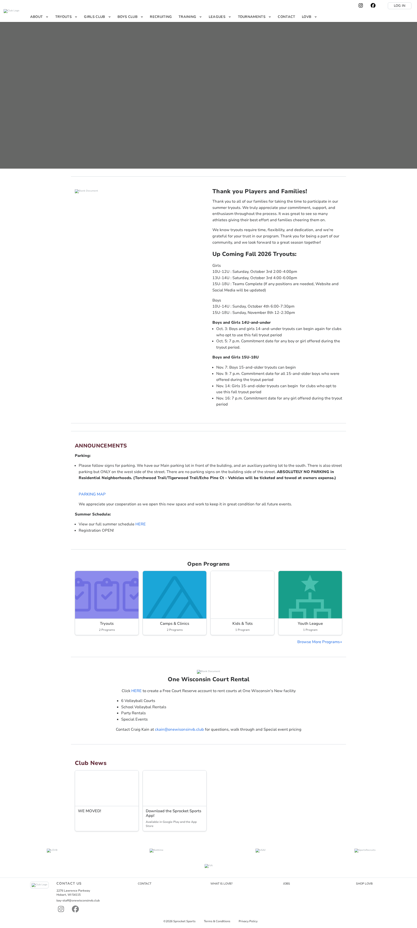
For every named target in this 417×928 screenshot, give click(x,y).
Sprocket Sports (184, 921)
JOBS (286, 884)
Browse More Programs (318, 642)
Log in (399, 5)
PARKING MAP (92, 494)
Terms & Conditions (217, 921)
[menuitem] (39, 17)
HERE (140, 524)
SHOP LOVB (364, 884)
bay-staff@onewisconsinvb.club (78, 900)
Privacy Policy (248, 921)
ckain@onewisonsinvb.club (179, 729)
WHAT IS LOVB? (221, 884)
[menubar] (173, 17)
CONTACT (144, 884)
